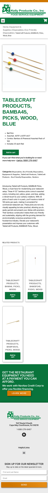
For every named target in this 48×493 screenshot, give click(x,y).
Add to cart (10, 152)
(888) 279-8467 (30, 160)
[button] (3, 21)
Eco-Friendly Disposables (33, 172)
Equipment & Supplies (11, 174)
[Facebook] (24, 435)
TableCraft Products (29, 174)
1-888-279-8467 (24, 429)
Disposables (18, 30)
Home (5, 27)
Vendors (35, 177)
